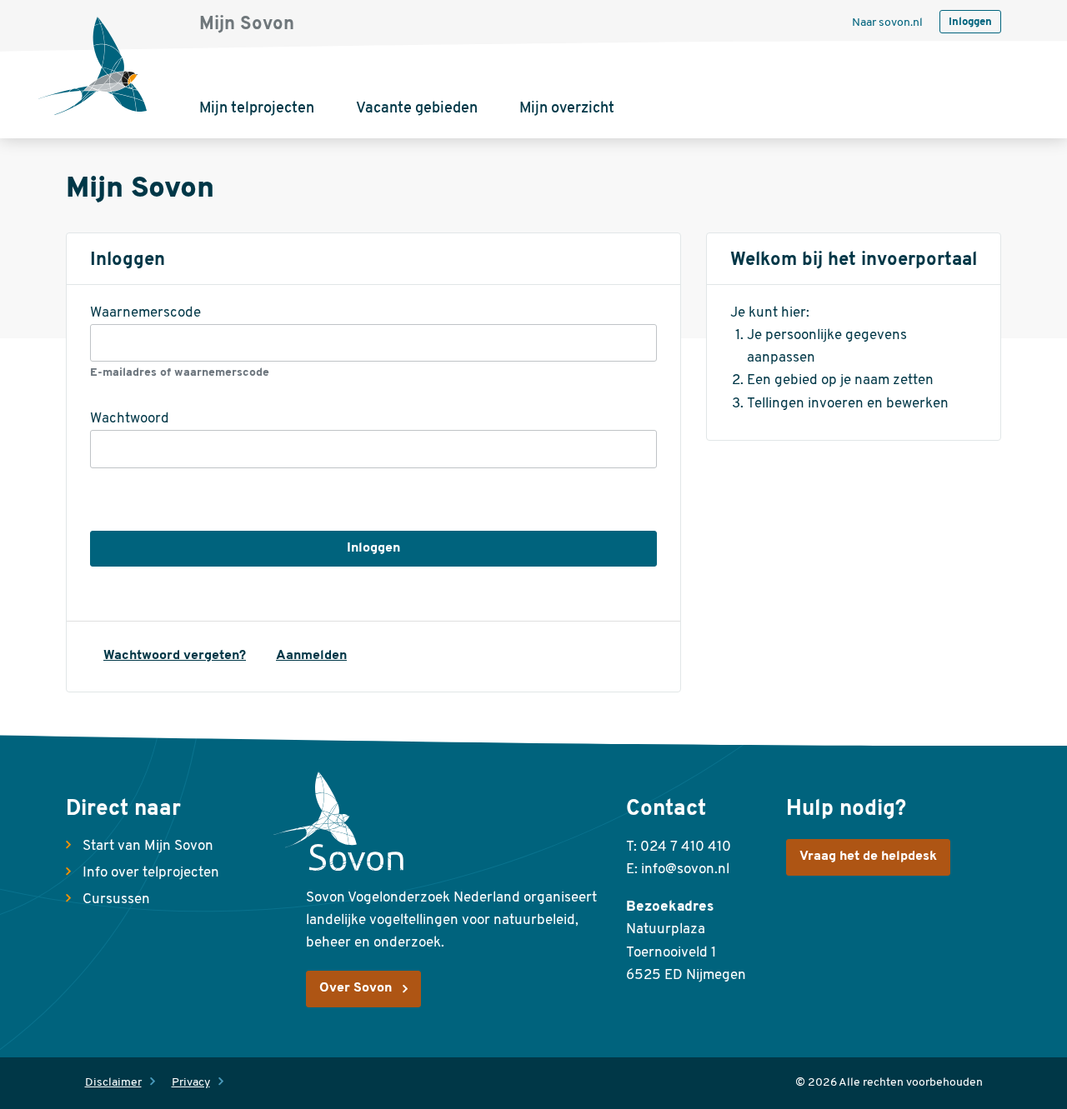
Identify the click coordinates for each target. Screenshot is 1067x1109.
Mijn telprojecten (256, 109)
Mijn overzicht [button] (566, 109)
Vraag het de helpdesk (868, 856)
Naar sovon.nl (887, 23)
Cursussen (116, 899)
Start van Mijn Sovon (148, 846)
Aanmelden (311, 655)
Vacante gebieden (417, 109)
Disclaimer (113, 1083)
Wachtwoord (129, 419)
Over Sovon (355, 988)
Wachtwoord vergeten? (174, 655)
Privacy (191, 1083)
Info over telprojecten (151, 873)
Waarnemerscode (145, 313)
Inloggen (970, 22)
